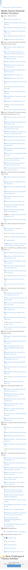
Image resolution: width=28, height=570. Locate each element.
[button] (1, 1)
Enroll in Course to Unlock (14, 566)
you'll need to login (20, 564)
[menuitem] (1, 3)
